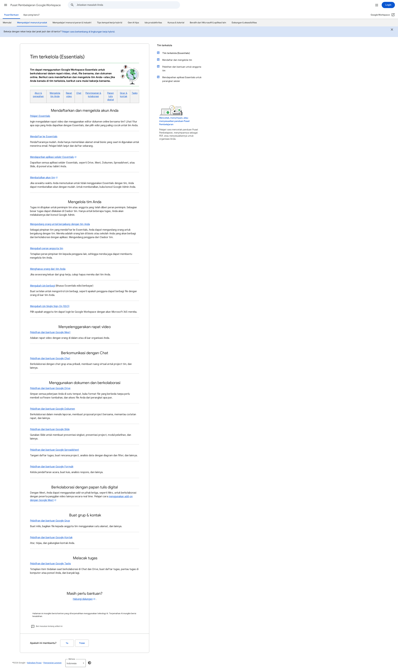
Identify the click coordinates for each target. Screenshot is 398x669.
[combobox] (128, 5)
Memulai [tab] (7, 22)
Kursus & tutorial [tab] (176, 22)
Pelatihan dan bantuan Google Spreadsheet (54, 449)
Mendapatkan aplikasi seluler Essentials (52, 157)
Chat (78, 93)
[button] (5, 5)
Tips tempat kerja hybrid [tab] (109, 22)
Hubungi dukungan (83, 599)
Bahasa (72, 659)
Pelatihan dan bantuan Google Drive (50, 388)
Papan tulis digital (110, 96)
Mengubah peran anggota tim (46, 248)
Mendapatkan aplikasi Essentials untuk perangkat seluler (181, 79)
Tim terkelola (164, 45)
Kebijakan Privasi (34, 663)
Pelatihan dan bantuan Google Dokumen (52, 408)
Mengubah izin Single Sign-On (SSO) (49, 306)
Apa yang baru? (31, 15)
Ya (67, 643)
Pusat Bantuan (11, 15)
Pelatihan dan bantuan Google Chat (50, 358)
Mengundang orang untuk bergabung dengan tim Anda (60, 224)
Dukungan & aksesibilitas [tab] (244, 22)
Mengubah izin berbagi (42, 285)
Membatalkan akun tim (42, 177)
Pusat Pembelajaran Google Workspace (35, 5)
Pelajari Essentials (40, 116)
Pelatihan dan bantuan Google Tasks (50, 563)
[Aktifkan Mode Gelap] (89, 663)
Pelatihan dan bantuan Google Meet (50, 332)
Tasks (134, 93)
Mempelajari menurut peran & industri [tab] (72, 22)
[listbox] (75, 663)
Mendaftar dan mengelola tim (177, 60)
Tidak (82, 643)
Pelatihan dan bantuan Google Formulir (52, 466)
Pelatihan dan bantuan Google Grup (50, 520)
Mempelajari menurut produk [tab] (32, 22)
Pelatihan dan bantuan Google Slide (50, 429)
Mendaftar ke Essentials (43, 136)
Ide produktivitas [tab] (153, 22)
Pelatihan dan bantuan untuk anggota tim (181, 68)
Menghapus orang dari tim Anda (47, 269)
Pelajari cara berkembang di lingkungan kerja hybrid (88, 31)
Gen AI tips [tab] (133, 22)
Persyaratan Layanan (52, 663)
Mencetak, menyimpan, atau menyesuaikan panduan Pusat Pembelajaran (174, 121)
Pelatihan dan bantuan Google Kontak (51, 537)
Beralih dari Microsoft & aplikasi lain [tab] (208, 22)
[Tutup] (392, 30)
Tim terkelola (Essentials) (176, 53)
